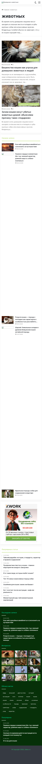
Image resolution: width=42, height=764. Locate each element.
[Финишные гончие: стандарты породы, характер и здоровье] (34, 677)
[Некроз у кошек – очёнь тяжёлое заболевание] (21, 653)
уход (4, 711)
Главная (6, 10)
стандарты (33, 707)
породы (16, 704)
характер (11, 711)
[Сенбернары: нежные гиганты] (34, 661)
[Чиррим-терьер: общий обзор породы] (34, 669)
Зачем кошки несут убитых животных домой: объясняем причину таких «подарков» (17, 115)
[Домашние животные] (10, 2)
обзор (27, 700)
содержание (23, 707)
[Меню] (39, 3)
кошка (35, 696)
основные (35, 700)
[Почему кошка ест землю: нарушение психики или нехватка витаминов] (8, 677)
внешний (12, 693)
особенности (7, 704)
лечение (19, 700)
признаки (25, 704)
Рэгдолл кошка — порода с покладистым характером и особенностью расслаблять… (26, 319)
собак (14, 707)
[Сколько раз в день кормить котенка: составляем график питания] (21, 677)
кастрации (6, 696)
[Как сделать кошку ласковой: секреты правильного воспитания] (34, 653)
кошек (28, 696)
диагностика (22, 693)
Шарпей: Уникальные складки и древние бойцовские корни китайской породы (26, 330)
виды (4, 693)
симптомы (6, 707)
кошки (5, 700)
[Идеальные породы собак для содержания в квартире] (8, 494)
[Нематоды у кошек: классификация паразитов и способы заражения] (8, 669)
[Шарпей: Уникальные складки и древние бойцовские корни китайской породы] (8, 407)
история (31, 693)
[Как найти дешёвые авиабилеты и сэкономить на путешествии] (8, 147)
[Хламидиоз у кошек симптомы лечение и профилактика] (8, 653)
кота (13, 696)
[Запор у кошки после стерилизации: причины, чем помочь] (21, 669)
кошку (12, 700)
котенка (20, 696)
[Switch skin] (35, 3)
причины (33, 704)
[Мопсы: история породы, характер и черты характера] (8, 661)
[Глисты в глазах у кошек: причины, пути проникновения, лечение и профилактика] (21, 661)
